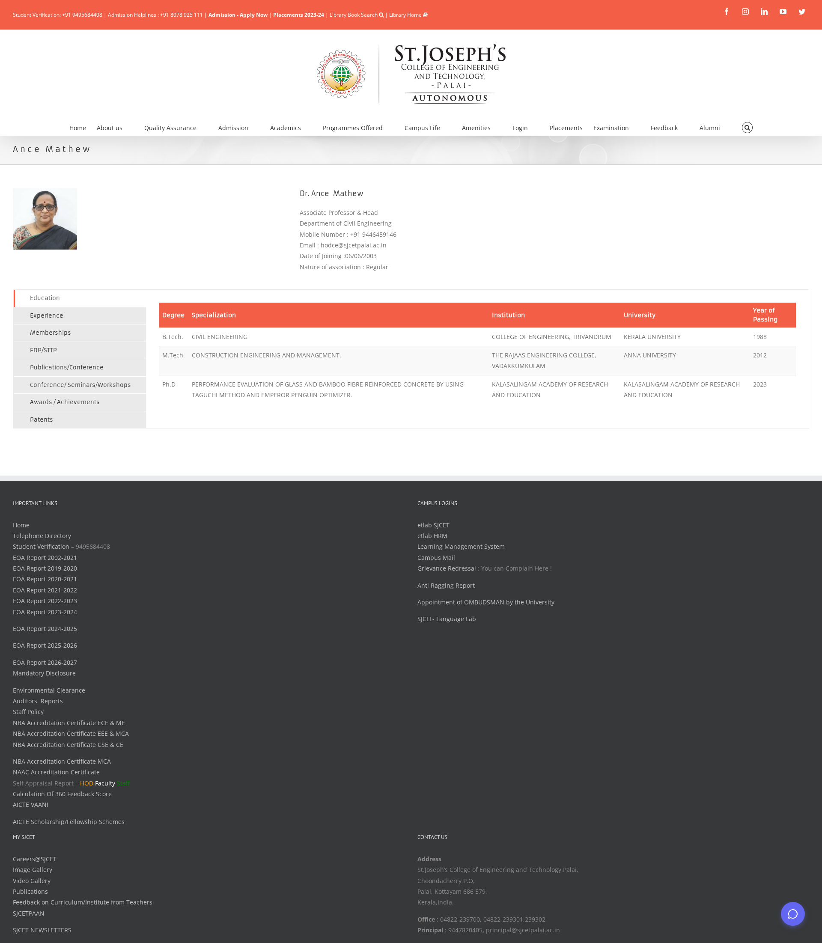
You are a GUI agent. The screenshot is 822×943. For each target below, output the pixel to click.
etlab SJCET (433, 525)
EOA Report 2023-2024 (45, 612)
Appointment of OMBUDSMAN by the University (485, 602)
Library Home (406, 14)
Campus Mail (436, 557)
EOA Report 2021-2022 (45, 590)
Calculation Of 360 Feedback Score (62, 794)
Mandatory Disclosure (44, 673)
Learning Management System (461, 546)
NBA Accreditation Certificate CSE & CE (68, 745)
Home (21, 525)
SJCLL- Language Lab (446, 619)
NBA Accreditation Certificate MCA (62, 761)
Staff (123, 783)
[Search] (747, 126)
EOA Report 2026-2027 (45, 662)
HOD (86, 783)
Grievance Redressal (447, 568)
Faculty (105, 783)
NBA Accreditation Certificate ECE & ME (69, 723)
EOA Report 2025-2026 (45, 645)
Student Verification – (44, 546)
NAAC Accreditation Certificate (56, 772)
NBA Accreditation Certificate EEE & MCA (71, 733)
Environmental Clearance (49, 690)
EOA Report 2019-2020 (45, 568)
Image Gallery (32, 870)
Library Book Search (354, 14)
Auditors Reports (38, 701)
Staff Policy (28, 712)
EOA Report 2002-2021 (45, 557)
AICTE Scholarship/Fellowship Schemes (69, 822)
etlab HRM (432, 536)
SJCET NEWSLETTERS (42, 930)
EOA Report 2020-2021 (45, 579)
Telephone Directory (42, 536)
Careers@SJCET (35, 859)
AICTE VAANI (30, 804)
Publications (30, 891)
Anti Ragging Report (446, 585)
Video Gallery (32, 881)
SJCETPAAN (29, 913)
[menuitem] (83, 126)
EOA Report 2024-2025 (45, 629)
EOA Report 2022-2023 (45, 601)
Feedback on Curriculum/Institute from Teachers (82, 902)
